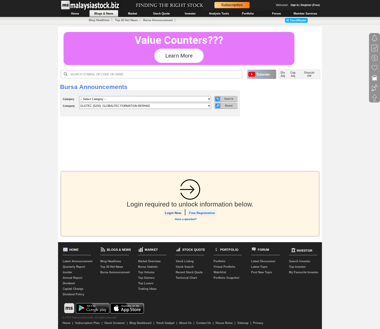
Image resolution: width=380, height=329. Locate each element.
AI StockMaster (296, 20)
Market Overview (149, 261)
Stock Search (185, 266)
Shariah (309, 74)
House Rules (224, 323)
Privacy (258, 323)
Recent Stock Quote (189, 272)
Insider (67, 272)
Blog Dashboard (141, 323)
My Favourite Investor (303, 272)
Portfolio (219, 261)
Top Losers (145, 283)
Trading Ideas (147, 288)
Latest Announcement (77, 261)
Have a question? (186, 219)
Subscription (232, 5)
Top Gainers (146, 277)
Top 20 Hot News (126, 20)
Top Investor (297, 266)
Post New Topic (261, 272)
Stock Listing (185, 261)
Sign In (294, 5)
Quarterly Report (74, 266)
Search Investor (299, 261)
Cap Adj (293, 74)
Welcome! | (298, 5)
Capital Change (73, 288)
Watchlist (220, 272)
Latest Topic (259, 266)
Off (309, 76)
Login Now (173, 213)
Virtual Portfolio (224, 266)
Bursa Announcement (158, 20)
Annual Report (72, 277)
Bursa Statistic (148, 266)
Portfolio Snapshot (226, 277)
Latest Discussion (263, 261)
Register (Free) (310, 5)
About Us (185, 323)
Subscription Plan (87, 323)
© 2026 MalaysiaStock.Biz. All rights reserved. (89, 317)
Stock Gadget (165, 323)
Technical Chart (186, 277)
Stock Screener (114, 323)
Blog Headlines (99, 20)
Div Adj (283, 74)
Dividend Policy (73, 294)
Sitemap (242, 323)
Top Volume (146, 272)
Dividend (69, 283)
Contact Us (203, 323)
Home (66, 323)
